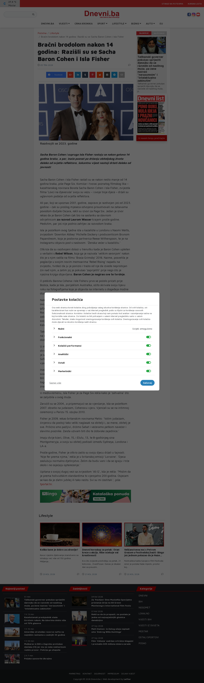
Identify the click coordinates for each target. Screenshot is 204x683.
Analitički (63, 354)
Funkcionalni (65, 337)
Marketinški (64, 371)
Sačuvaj (147, 382)
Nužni (61, 328)
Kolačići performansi (69, 345)
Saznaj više (55, 382)
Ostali (61, 362)
